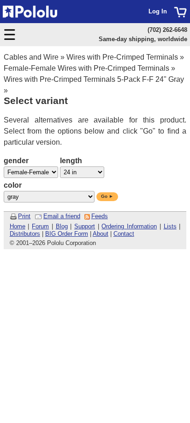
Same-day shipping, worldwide (143, 39)
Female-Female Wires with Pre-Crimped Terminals (86, 68)
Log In (157, 11)
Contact (123, 233)
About (100, 233)
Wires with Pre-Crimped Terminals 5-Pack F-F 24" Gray (94, 79)
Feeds (99, 216)
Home (17, 226)
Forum (40, 226)
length (71, 161)
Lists (170, 226)
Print (24, 216)
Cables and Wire (31, 57)
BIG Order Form (66, 233)
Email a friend (61, 216)
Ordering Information (129, 226)
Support (84, 226)
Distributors (25, 233)
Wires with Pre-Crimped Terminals (122, 57)
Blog (62, 226)
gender (16, 161)
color (13, 185)
